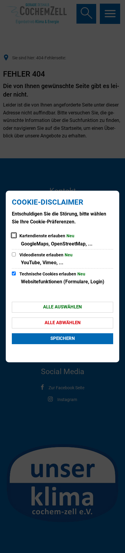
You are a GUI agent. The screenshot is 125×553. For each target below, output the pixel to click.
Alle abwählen (63, 322)
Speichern (62, 338)
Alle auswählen (62, 307)
